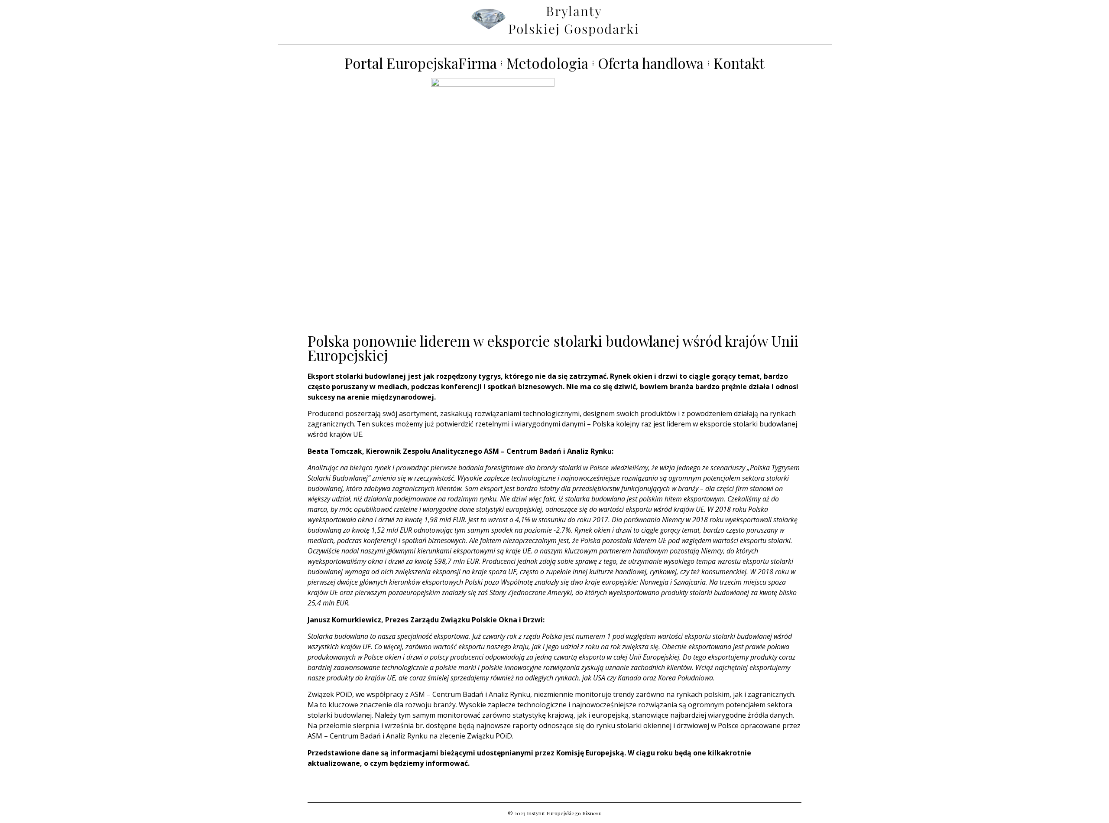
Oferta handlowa (651, 63)
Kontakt (739, 63)
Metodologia (547, 63)
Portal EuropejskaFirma (420, 63)
